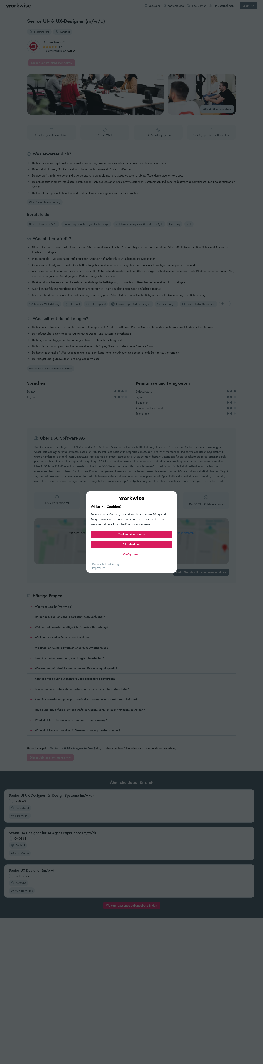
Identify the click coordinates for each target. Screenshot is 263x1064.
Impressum (98, 568)
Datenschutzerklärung (105, 564)
